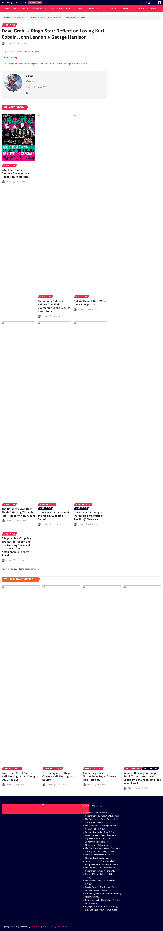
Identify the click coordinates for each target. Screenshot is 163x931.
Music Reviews (21, 8)
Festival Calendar (146, 8)
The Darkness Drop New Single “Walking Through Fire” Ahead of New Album (18, 512)
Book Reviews (40, 8)
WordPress (36, 926)
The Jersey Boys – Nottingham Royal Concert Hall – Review (99, 776)
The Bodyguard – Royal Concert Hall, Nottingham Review (58, 776)
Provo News (48, 926)
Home (7, 8)
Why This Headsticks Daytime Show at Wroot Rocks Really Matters (17, 173)
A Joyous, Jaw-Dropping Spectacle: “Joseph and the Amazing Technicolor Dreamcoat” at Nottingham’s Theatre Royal (17, 547)
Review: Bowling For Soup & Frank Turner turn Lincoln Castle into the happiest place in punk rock (142, 778)
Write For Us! (95, 8)
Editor (8, 43)
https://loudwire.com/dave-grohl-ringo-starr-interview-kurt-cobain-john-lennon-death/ (47, 63)
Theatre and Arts (61, 8)
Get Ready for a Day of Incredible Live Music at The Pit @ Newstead (89, 516)
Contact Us (127, 8)
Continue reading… (10, 57)
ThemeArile (61, 926)
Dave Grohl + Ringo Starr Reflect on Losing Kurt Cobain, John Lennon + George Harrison (48, 17)
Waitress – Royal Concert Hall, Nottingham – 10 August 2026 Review (20, 776)
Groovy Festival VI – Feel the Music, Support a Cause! (53, 516)
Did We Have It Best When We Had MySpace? (90, 303)
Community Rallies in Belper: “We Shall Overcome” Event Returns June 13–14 (54, 306)
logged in (18, 569)
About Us (111, 8)
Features (79, 8)
